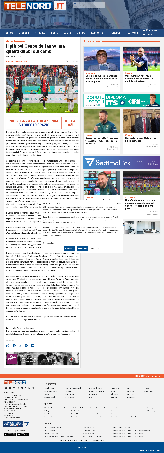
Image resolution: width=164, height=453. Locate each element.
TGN (127, 388)
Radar (113, 391)
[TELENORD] (15, 382)
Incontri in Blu (94, 414)
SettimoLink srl (155, 450)
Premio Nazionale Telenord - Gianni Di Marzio (126, 417)
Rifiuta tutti (82, 248)
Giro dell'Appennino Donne (99, 408)
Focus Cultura (69, 394)
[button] (133, 33)
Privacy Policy (8, 413)
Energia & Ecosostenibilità (73, 388)
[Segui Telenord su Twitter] (14, 388)
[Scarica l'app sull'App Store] (10, 434)
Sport (54, 32)
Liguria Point (115, 408)
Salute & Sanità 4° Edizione (121, 427)
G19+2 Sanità (75, 411)
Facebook (65, 334)
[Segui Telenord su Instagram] (18, 388)
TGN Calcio (130, 391)
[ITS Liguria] (121, 100)
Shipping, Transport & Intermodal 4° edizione (127, 436)
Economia (97, 32)
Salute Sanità (115, 394)
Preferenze (95, 248)
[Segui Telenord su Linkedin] (22, 388)
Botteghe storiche (50, 411)
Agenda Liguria (49, 388)
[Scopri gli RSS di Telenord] (29, 388)
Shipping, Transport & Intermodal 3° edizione (127, 433)
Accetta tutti (69, 248)
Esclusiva (67, 391)
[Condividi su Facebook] (14, 346)
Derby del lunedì (49, 397)
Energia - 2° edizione (51, 433)
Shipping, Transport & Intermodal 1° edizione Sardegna (131, 430)
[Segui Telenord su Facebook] (10, 388)
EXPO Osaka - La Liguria (79, 408)
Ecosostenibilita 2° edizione (53, 427)
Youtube (52, 334)
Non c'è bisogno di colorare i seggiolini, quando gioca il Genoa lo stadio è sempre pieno (140, 204)
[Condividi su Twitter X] (20, 346)
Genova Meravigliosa (78, 414)
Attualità (40, 32)
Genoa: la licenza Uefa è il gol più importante (141, 139)
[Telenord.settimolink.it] (42, 122)
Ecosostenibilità (49, 430)
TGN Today (130, 394)
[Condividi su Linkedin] (33, 346)
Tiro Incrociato (131, 397)
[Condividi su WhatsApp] (8, 346)
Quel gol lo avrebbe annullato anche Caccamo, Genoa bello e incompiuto (101, 78)
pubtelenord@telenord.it (12, 409)
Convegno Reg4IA (50, 417)
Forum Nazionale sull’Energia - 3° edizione (58, 436)
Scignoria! (114, 397)
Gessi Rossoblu (15, 41)
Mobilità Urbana (88, 433)
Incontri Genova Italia (96, 391)
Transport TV (147, 388)
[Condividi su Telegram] (26, 346)
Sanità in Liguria (150, 408)
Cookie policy (48, 243)
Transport (115, 32)
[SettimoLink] (121, 162)
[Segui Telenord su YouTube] (6, 388)
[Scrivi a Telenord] (25, 388)
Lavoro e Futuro (88, 427)
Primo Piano (115, 388)
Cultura (81, 32)
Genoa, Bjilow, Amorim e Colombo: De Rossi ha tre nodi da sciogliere (139, 78)
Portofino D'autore (117, 411)
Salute (67, 32)
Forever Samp (69, 397)
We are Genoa (148, 391)
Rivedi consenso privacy (12, 417)
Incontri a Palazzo (96, 411)
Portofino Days (116, 414)
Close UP (47, 394)
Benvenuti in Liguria (50, 391)
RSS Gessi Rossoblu (149, 376)
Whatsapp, (27, 334)
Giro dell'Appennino (77, 417)
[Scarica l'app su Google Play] (23, 434)
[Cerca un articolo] (33, 388)
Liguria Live (93, 394)
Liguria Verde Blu (89, 430)
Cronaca (24, 32)
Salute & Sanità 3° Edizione (92, 436)
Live (90, 397)
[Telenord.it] (16, 424)
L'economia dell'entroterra (99, 417)
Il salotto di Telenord (96, 388)
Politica (8, 32)
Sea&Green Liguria (151, 411)
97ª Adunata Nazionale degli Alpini (56, 408)
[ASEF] (42, 358)
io (145, 414)
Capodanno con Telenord (52, 414)
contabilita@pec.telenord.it (17, 404)
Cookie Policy (8, 415)
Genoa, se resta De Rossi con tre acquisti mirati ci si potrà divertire (101, 141)
